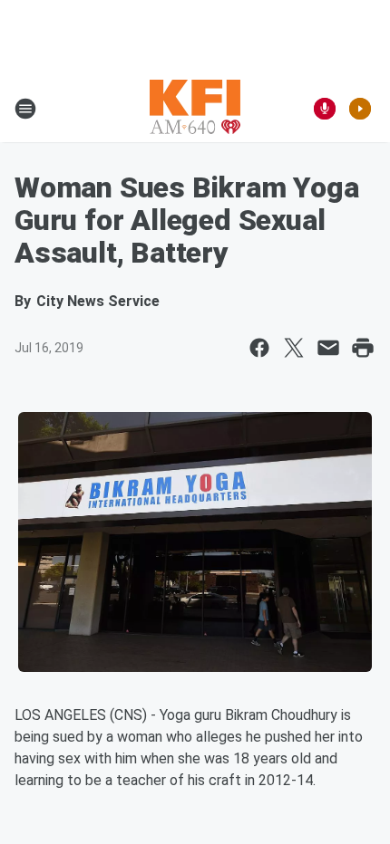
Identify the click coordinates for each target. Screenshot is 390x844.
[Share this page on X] (294, 347)
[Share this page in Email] (328, 347)
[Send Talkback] (325, 109)
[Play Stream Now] (360, 109)
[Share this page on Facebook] (259, 347)
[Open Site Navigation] (25, 109)
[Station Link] (195, 109)
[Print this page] (362, 347)
